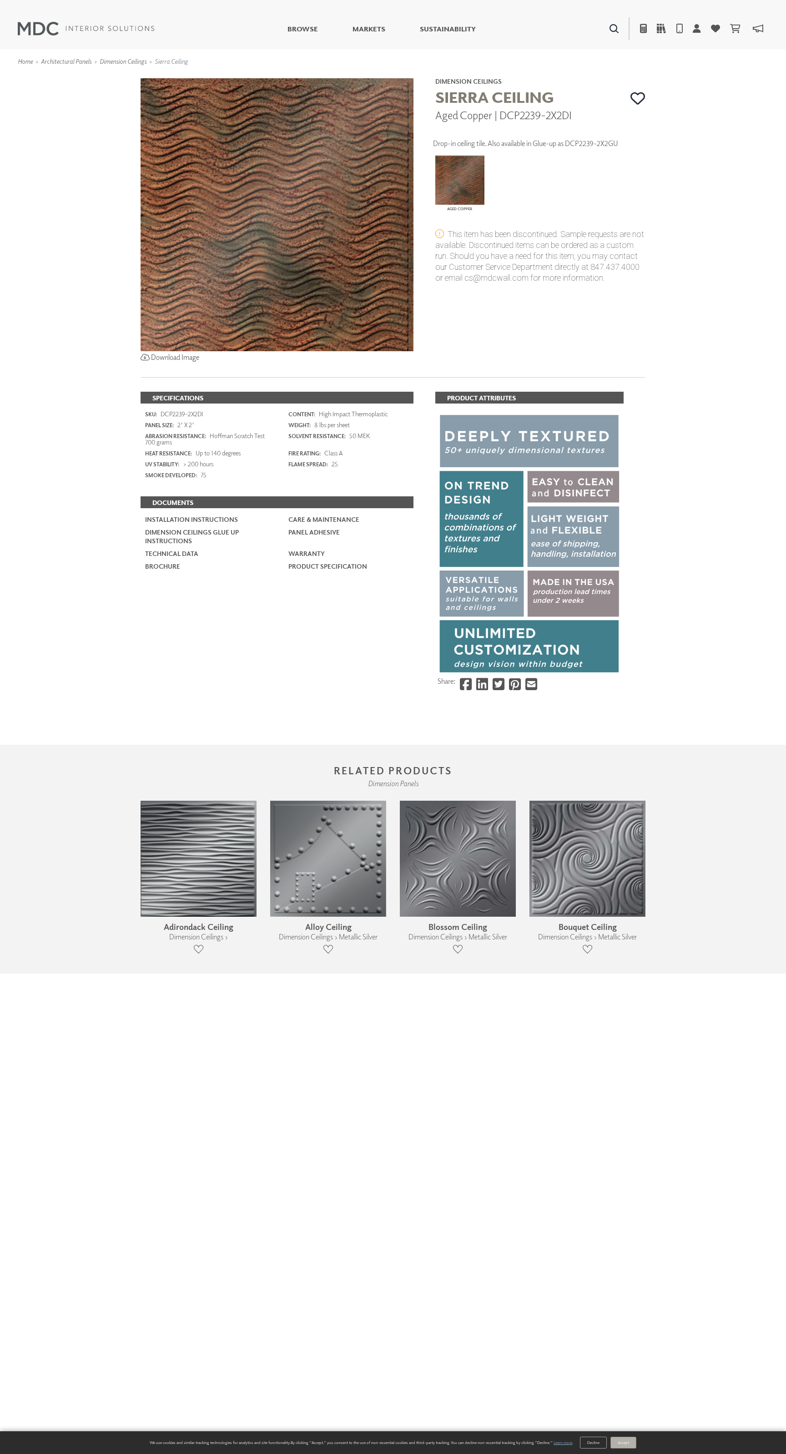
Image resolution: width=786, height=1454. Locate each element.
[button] (637, 98)
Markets (369, 28)
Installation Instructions (191, 519)
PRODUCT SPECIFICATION (327, 566)
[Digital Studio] (351, 77)
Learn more (563, 1442)
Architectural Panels (66, 61)
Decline (593, 1442)
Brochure (162, 566)
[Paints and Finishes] (507, 77)
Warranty (306, 553)
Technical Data (171, 553)
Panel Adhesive (314, 532)
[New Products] (237, 77)
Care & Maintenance (323, 519)
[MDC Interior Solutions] (86, 28)
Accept (623, 1442)
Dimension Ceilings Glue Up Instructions (192, 536)
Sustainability (448, 28)
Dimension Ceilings (123, 61)
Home (25, 61)
